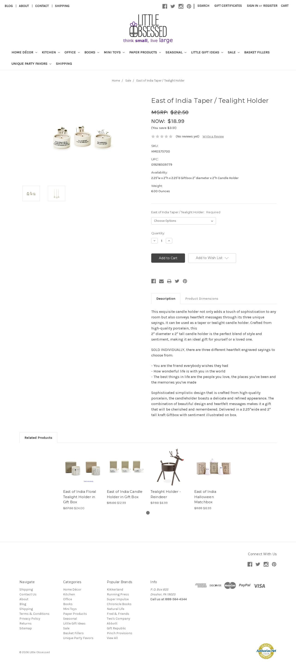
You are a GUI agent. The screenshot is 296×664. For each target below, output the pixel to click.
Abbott (112, 623)
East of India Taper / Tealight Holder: (185, 212)
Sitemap (25, 628)
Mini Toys (113, 52)
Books (90, 52)
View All (112, 638)
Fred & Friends (118, 614)
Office (71, 52)
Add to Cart (170, 471)
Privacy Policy (29, 619)
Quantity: (158, 233)
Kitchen (49, 52)
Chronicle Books (119, 604)
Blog (9, 6)
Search (203, 6)
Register (270, 6)
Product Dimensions (201, 298)
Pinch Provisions (119, 633)
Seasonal (174, 52)
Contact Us (28, 594)
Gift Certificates (228, 6)
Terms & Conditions (34, 614)
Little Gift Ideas (205, 52)
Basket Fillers (257, 52)
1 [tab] (148, 513)
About (24, 6)
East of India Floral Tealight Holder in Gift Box (79, 496)
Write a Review (213, 136)
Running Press (118, 594)
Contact (42, 6)
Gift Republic (116, 628)
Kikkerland (115, 589)
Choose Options (82, 471)
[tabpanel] (82, 479)
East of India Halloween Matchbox (205, 496)
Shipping (62, 6)
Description (165, 298)
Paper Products (143, 52)
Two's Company (118, 619)
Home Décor (23, 52)
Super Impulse (118, 599)
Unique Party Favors (30, 63)
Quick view (82, 463)
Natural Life (115, 609)
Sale (232, 52)
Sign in (252, 6)
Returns (25, 623)
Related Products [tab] (38, 438)
